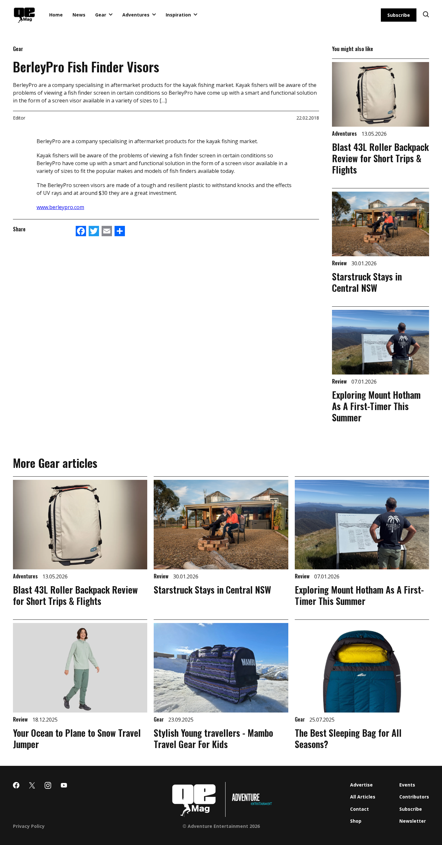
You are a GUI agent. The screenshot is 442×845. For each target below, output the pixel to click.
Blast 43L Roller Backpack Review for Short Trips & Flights (380, 158)
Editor (19, 118)
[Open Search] (426, 15)
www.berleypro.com (60, 207)
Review (340, 263)
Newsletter (412, 821)
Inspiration (178, 15)
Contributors (414, 797)
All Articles (362, 797)
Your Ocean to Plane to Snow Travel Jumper (77, 738)
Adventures (135, 15)
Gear (100, 15)
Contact (359, 809)
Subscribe (398, 15)
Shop (355, 821)
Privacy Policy (29, 826)
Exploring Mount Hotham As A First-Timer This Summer (376, 406)
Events (407, 785)
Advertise (361, 785)
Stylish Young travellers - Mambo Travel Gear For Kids (213, 738)
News (78, 15)
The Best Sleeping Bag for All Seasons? (348, 738)
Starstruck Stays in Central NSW (367, 282)
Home (56, 15)
